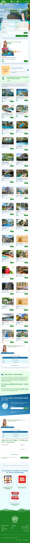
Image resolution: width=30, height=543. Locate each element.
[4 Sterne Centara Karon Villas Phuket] (22, 301)
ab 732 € (12, 199)
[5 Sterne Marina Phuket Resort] (22, 206)
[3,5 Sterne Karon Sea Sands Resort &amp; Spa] (22, 157)
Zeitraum (16, 22)
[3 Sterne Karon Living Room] (22, 239)
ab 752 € (26, 149)
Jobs (12, 528)
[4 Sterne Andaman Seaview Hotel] (8, 333)
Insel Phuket (13, 59)
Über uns (2, 527)
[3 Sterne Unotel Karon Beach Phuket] (8, 270)
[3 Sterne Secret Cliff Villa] (22, 222)
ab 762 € (12, 148)
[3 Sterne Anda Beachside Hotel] (8, 239)
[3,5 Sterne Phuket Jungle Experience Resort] (8, 254)
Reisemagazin (14, 525)
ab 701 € (26, 277)
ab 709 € (12, 246)
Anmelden (26, 408)
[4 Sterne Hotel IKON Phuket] (8, 286)
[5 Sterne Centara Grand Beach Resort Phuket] (8, 52)
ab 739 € (26, 246)
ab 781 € (26, 100)
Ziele (4, 20)
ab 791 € (26, 262)
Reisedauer (3, 26)
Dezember (22, 388)
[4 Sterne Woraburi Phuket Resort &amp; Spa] (22, 317)
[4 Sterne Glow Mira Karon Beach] (8, 190)
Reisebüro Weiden (4, 528)
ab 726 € (26, 230)
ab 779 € (26, 342)
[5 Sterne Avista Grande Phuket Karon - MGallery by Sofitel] (8, 108)
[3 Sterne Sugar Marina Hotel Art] (8, 206)
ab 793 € (12, 231)
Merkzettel (5, 71)
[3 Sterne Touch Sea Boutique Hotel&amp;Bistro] (8, 301)
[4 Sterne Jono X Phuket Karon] (22, 190)
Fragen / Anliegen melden (14, 365)
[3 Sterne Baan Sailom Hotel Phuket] (22, 254)
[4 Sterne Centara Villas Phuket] (22, 108)
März (26, 388)
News (12, 527)
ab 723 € (12, 262)
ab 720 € (12, 278)
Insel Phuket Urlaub (16, 20)
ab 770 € (12, 101)
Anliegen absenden (24, 457)
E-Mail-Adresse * (12, 406)
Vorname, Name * (22, 449)
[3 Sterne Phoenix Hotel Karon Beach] (8, 317)
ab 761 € (26, 116)
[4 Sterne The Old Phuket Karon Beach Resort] (8, 92)
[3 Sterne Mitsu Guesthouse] (22, 270)
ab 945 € (26, 133)
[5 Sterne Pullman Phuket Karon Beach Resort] (22, 141)
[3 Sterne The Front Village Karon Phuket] (8, 173)
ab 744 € (12, 342)
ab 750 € (12, 214)
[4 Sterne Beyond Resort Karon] (22, 92)
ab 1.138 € (26, 215)
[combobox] (8, 24)
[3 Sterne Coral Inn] (22, 286)
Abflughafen (17, 26)
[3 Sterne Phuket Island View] (8, 141)
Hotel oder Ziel (4, 22)
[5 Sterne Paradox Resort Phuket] (22, 125)
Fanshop (2, 530)
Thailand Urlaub (9, 20)
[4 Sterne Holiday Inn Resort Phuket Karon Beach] (8, 157)
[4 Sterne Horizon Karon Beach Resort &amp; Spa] (8, 222)
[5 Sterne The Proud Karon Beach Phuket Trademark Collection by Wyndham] (22, 173)
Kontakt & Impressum (4, 525)
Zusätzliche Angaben (14, 454)
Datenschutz (13, 72)
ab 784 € (12, 133)
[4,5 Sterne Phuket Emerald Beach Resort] (22, 333)
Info (19, 355)
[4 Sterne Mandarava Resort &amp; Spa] (8, 125)
